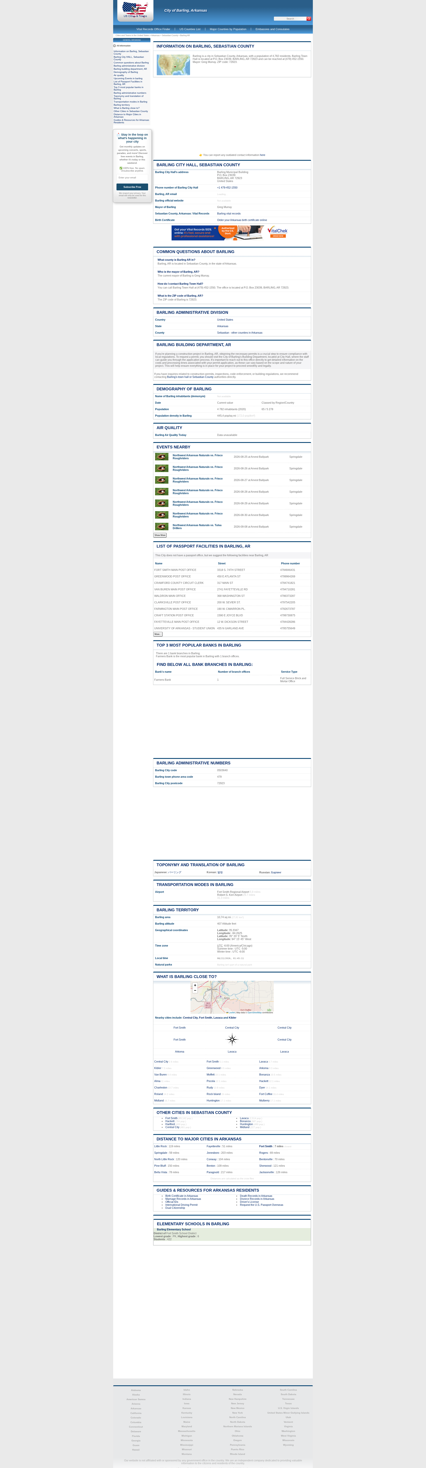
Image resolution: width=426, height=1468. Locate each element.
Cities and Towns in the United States (132, 35)
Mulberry (264, 1100)
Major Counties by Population (228, 29)
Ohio (237, 1431)
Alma (157, 1081)
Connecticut (136, 1426)
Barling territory (178, 910)
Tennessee (288, 1399)
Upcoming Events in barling (128, 78)
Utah (288, 1417)
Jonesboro (213, 1152)
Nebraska (237, 1389)
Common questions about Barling (195, 251)
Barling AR (185, 35)
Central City (190, 1017)
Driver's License (249, 1201)
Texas (288, 1403)
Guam (136, 1445)
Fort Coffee (265, 1094)
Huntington (213, 1100)
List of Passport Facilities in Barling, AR (203, 546)
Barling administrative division (192, 312)
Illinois (187, 1394)
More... (158, 634)
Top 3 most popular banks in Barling (199, 645)
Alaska (136, 1394)
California (135, 1413)
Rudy (210, 1087)
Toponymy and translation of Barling (201, 865)
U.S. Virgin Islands (288, 1408)
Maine (186, 1422)
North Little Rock (164, 1159)
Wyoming (288, 1445)
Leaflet (231, 1012)
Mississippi (186, 1445)
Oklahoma (237, 1435)
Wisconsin (288, 1440)
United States (225, 319)
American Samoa (135, 1399)
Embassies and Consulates (273, 29)
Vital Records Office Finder (153, 29)
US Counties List (190, 29)
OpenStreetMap (254, 1012)
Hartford (170, 1124)
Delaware (136, 1431)
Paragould (213, 1172)
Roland (158, 1094)
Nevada (237, 1394)
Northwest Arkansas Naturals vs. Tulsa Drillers (197, 527)
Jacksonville (266, 1172)
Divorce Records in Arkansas (257, 1198)
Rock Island (214, 1094)
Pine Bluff (160, 1165)
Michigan (187, 1435)
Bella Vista (160, 1172)
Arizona (136, 1403)
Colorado (136, 1417)
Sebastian (223, 332)
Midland (159, 1100)
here (262, 155)
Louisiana (186, 1417)
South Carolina (288, 1389)
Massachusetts (186, 1431)
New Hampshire (237, 1399)
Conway (211, 1159)
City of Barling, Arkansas (185, 10)
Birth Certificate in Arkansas (181, 1195)
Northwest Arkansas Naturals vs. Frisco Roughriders (198, 457)
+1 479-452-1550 (227, 187)
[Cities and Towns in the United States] (135, 17)
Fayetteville (213, 1146)
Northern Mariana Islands (237, 1426)
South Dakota (288, 1394)
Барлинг (276, 872)
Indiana (187, 1399)
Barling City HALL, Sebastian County (198, 165)
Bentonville (266, 1159)
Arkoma (179, 1051)
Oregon (237, 1440)
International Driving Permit (181, 1204)
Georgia (135, 1440)
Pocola (211, 1081)
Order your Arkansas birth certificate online (242, 220)
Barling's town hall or (179, 377)
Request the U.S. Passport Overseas (261, 1204)
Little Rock (160, 1146)
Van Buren (160, 1074)
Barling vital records (229, 213)
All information (123, 46)
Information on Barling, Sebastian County (205, 46)
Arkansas (155, 35)
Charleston (160, 1087)
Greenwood (213, 1068)
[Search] (309, 19)
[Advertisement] (232, 114)
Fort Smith (205, 1017)
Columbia (135, 1422)
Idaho (187, 1389)
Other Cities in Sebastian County (194, 1112)
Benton (211, 1165)
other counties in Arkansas (246, 332)
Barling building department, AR (194, 344)
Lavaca (218, 1017)
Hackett (263, 1081)
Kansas (187, 1408)
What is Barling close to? (187, 976)
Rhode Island (237, 1454)
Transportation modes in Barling (195, 884)
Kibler (232, 1017)
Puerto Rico (237, 1449)
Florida (136, 1436)
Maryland (187, 1426)
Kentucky (186, 1412)
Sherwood (265, 1165)
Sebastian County (170, 35)
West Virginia (288, 1435)
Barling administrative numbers (193, 763)
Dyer (262, 1087)
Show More (160, 535)
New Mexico (237, 1408)
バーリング (174, 872)
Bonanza (264, 1074)
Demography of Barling (184, 389)
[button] (195, 985)
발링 (220, 872)
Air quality (169, 427)
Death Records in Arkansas (256, 1195)
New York (237, 1412)
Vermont (288, 1422)
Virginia (288, 1426)
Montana (187, 1454)
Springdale (160, 1152)
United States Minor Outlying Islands (288, 1412)
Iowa (186, 1403)
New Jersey (237, 1403)
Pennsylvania (237, 1445)
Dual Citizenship (175, 1207)
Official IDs (171, 1201)
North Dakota (237, 1422)
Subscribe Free (132, 187)
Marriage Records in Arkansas (183, 1198)
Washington (288, 1431)
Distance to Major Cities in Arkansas (199, 1139)
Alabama (136, 1390)
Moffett (210, 1074)
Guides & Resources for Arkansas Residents (208, 1190)
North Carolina (237, 1417)
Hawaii (136, 1449)
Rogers (263, 1152)
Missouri (187, 1449)
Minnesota (187, 1440)
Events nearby (173, 447)
